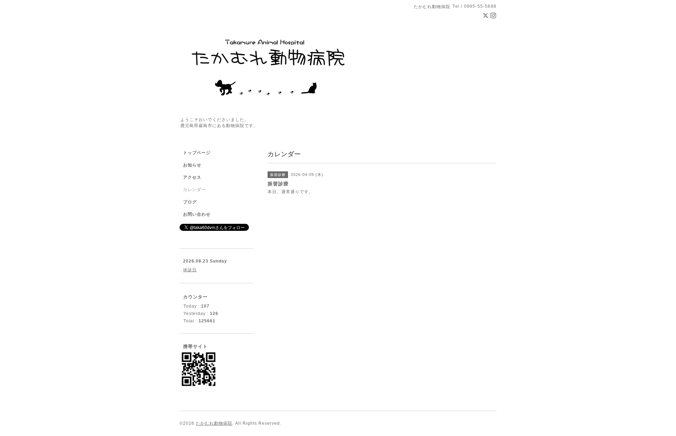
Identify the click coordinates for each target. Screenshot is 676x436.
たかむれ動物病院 (214, 423)
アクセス (192, 177)
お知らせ (192, 165)
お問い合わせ (197, 214)
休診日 (190, 269)
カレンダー (194, 189)
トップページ (197, 152)
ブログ (190, 202)
